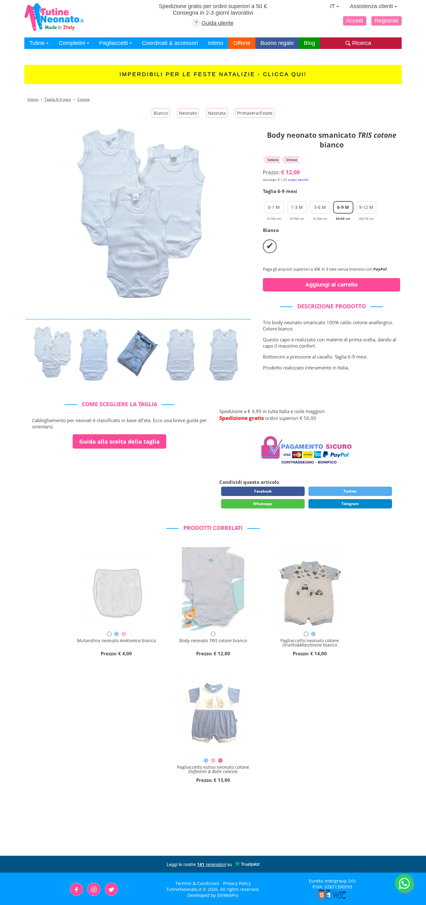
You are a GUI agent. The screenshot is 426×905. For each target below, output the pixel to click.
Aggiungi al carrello (331, 285)
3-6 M (320, 209)
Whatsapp (262, 503)
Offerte (241, 43)
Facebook (263, 491)
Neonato (188, 113)
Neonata (217, 113)
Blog (309, 43)
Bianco (161, 113)
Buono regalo (277, 43)
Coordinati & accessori (170, 43)
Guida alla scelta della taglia (119, 441)
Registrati (386, 20)
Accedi (354, 20)
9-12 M (366, 209)
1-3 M (297, 209)
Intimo (215, 43)
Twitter (350, 491)
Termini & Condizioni (197, 883)
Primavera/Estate (255, 113)
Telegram (350, 503)
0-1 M (274, 209)
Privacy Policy (237, 883)
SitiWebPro (228, 895)
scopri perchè (298, 179)
